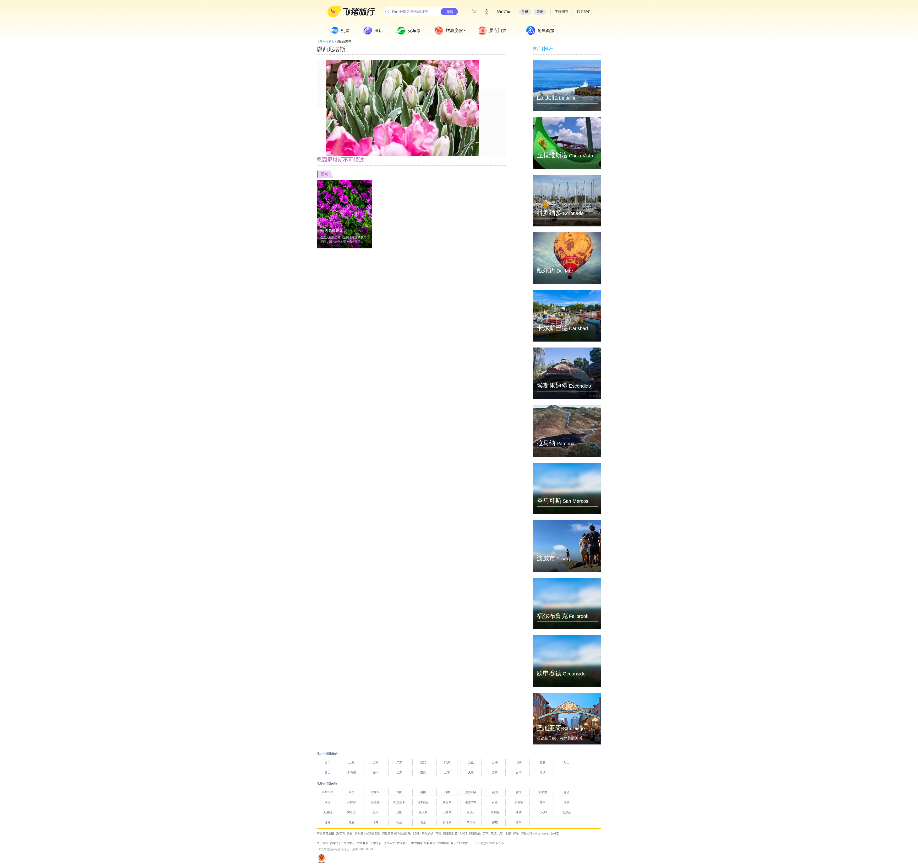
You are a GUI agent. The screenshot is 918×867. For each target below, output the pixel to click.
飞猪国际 (561, 12)
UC (501, 833)
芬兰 (399, 822)
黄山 (327, 772)
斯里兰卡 (399, 802)
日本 (447, 792)
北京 (519, 762)
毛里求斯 (471, 802)
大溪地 (327, 812)
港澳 (543, 772)
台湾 (519, 772)
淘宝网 (340, 833)
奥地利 (447, 822)
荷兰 (495, 802)
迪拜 (375, 812)
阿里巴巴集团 (325, 833)
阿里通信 (475, 833)
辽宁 (447, 772)
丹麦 (351, 822)
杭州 (375, 772)
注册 (525, 12)
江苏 (375, 762)
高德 (494, 833)
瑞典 (375, 822)
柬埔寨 (518, 802)
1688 (416, 833)
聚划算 (359, 833)
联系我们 (403, 843)
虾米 (516, 833)
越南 (543, 802)
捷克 (327, 822)
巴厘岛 (375, 792)
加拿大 (351, 812)
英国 (495, 792)
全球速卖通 (373, 833)
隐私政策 (429, 843)
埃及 (566, 802)
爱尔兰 (566, 812)
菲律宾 (351, 802)
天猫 (350, 833)
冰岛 (519, 822)
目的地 (330, 41)
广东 (399, 762)
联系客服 (362, 843)
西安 (423, 762)
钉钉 (545, 833)
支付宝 (554, 833)
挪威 (495, 822)
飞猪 (319, 41)
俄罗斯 (495, 812)
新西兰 (375, 802)
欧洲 (327, 802)
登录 (539, 12)
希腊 (519, 812)
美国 (423, 792)
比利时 (542, 812)
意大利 (423, 812)
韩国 (399, 792)
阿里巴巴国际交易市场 (396, 833)
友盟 (508, 833)
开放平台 (376, 843)
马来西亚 (423, 802)
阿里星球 (526, 833)
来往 (537, 833)
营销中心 (349, 843)
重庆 (423, 772)
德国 (519, 792)
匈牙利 (471, 822)
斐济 (566, 792)
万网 (486, 833)
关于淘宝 (322, 843)
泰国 (351, 792)
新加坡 (542, 792)
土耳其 (447, 812)
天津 (471, 772)
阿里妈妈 (427, 833)
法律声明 (443, 843)
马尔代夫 (327, 792)
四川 (447, 762)
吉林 (495, 772)
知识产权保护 (459, 843)
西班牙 (471, 812)
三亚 (471, 762)
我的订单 (503, 12)
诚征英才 (389, 843)
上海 (351, 762)
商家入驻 (336, 843)
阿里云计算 (450, 833)
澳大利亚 (471, 792)
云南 (495, 762)
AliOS (463, 833)
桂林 (543, 762)
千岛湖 (351, 772)
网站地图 (416, 843)
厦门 (327, 762)
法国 (399, 812)
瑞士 (423, 822)
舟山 (566, 762)
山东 (399, 772)
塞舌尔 (447, 802)
